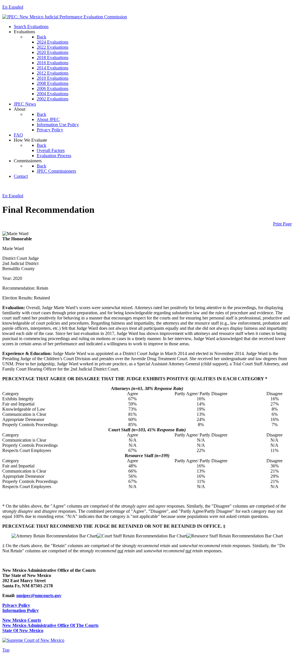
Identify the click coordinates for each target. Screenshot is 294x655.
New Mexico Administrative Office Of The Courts (50, 625)
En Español (12, 7)
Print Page (282, 223)
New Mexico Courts (21, 620)
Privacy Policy (16, 605)
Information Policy (20, 610)
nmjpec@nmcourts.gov (38, 595)
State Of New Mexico (22, 630)
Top (5, 650)
